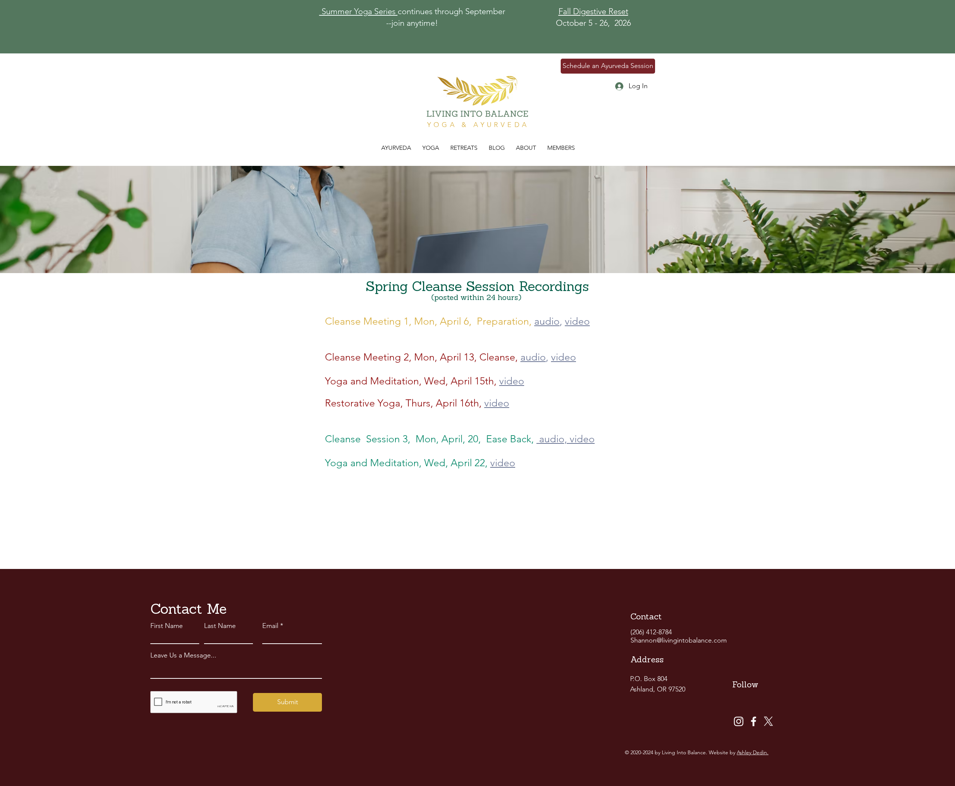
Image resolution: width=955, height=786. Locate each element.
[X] (768, 721)
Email (270, 625)
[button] (464, 147)
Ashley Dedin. (752, 752)
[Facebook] (753, 721)
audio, (551, 439)
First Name (166, 625)
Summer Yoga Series (358, 11)
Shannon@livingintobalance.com (678, 640)
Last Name (220, 625)
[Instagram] (738, 721)
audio (547, 321)
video (577, 321)
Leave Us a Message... (183, 655)
